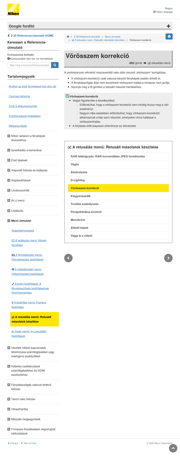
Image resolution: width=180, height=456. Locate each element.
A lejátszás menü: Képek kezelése (29, 242)
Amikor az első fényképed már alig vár (32, 86)
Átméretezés (79, 172)
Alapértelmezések (23, 230)
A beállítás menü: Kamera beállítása (29, 304)
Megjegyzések (18, 126)
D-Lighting (78, 180)
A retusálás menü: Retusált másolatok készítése (31, 319)
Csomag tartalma (19, 96)
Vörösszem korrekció (85, 188)
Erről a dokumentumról (23, 106)
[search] (55, 65)
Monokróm (78, 220)
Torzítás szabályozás (84, 204)
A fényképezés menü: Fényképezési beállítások (27, 257)
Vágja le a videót (81, 236)
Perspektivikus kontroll (86, 212)
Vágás (75, 164)
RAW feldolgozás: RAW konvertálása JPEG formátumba (108, 156)
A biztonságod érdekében (25, 116)
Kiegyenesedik (81, 196)
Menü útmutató (112, 36)
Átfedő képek (79, 228)
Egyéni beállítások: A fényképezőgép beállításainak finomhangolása (30, 288)
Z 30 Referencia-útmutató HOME (32, 35)
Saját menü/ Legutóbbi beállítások (29, 333)
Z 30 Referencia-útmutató (87, 36)
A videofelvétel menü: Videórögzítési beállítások (28, 271)
